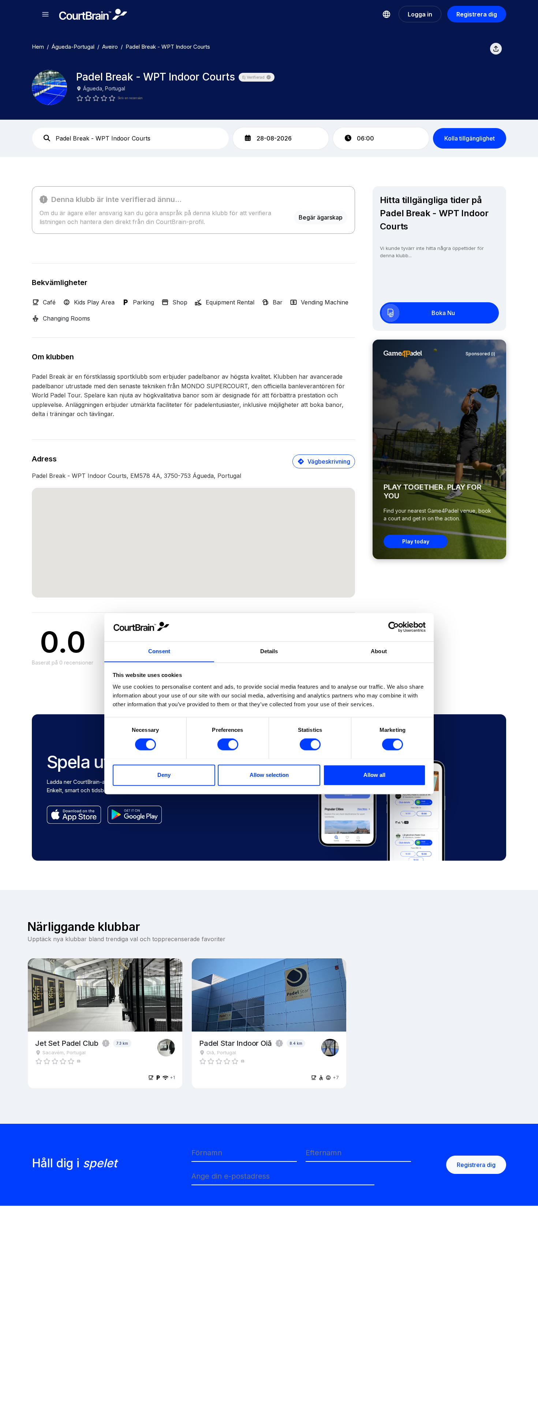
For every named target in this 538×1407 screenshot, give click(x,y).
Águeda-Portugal (73, 46)
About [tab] (379, 651)
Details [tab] (269, 651)
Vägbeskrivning (328, 461)
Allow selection (269, 775)
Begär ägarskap (321, 217)
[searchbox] (130, 138)
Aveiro (110, 46)
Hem (38, 46)
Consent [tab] (159, 651)
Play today (415, 541)
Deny (164, 775)
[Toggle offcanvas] (45, 14)
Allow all (374, 775)
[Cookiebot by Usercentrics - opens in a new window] (394, 626)
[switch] (227, 744)
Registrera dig (476, 14)
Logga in (420, 14)
